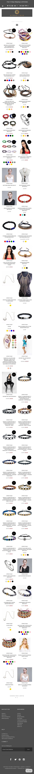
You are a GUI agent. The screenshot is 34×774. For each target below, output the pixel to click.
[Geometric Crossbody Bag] (24, 344)
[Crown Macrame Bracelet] (24, 252)
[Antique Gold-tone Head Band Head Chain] (24, 146)
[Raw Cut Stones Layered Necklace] (24, 674)
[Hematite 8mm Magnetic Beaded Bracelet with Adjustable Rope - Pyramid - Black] (24, 437)
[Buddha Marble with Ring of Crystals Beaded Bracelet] (24, 198)
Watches (19, 724)
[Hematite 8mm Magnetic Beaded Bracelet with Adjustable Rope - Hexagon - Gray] (9, 411)
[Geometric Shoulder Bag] (9, 382)
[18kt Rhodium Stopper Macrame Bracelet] (9, 64)
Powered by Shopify (23, 768)
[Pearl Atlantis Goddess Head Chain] (24, 645)
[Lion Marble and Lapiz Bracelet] (24, 592)
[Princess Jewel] (9, 674)
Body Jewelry (20, 716)
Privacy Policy (5, 735)
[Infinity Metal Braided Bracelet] (9, 565)
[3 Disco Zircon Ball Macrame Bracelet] (24, 64)
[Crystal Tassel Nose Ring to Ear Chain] (9, 279)
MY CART (24, 5)
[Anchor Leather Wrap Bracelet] (9, 120)
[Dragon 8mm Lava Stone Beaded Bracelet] (24, 315)
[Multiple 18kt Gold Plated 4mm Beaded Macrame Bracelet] (24, 613)
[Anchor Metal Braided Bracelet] (24, 120)
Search (3, 713)
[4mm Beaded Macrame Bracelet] (24, 91)
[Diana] (9, 316)
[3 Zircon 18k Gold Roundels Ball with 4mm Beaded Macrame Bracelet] (9, 91)
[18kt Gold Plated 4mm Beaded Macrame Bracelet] (24, 35)
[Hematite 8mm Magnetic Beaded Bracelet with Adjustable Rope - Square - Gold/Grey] (24, 512)
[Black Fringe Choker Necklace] (9, 198)
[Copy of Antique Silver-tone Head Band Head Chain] (9, 252)
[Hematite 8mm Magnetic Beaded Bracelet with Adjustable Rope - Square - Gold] (24, 487)
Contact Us (4, 733)
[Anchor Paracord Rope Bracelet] (9, 146)
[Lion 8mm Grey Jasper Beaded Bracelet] (9, 592)
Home (13, 21)
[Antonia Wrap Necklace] (9, 175)
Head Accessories (22, 720)
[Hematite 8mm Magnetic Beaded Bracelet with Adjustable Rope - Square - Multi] (9, 538)
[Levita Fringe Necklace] (24, 565)
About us (4, 715)
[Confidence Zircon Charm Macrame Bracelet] (24, 226)
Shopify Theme (25, 766)
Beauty (19, 715)
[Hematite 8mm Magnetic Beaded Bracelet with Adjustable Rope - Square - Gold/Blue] (9, 512)
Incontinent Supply (22, 721)
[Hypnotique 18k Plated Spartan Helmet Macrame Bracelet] (24, 538)
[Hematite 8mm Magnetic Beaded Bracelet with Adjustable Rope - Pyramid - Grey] (24, 462)
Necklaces (20, 723)
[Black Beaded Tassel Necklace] (24, 175)
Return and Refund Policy (8, 737)
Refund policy (5, 718)
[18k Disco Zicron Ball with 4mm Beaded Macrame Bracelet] (9, 34)
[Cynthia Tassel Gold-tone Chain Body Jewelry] (24, 284)
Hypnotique (16, 766)
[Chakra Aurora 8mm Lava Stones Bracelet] (9, 226)
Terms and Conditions (7, 738)
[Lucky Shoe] (9, 615)
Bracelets (19, 718)
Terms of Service (6, 716)
